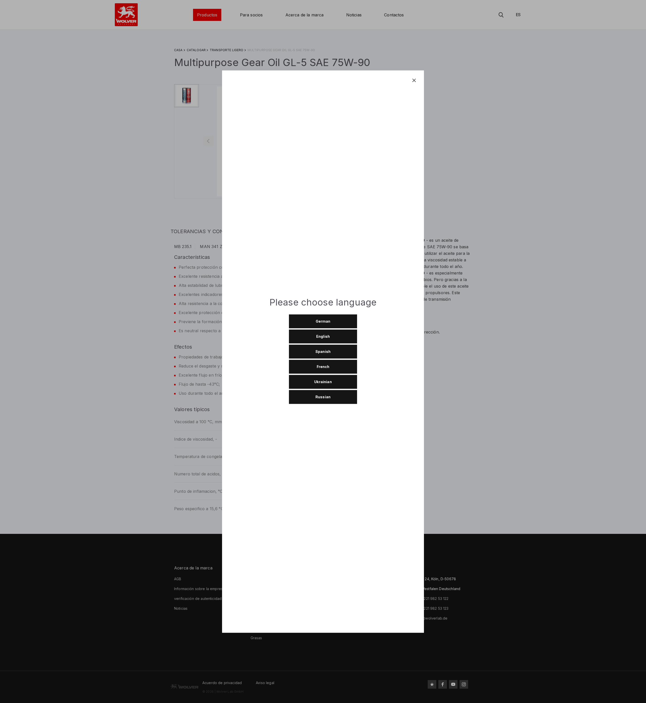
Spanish (323, 352)
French (323, 367)
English (323, 336)
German (323, 321)
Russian (323, 397)
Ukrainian (323, 382)
